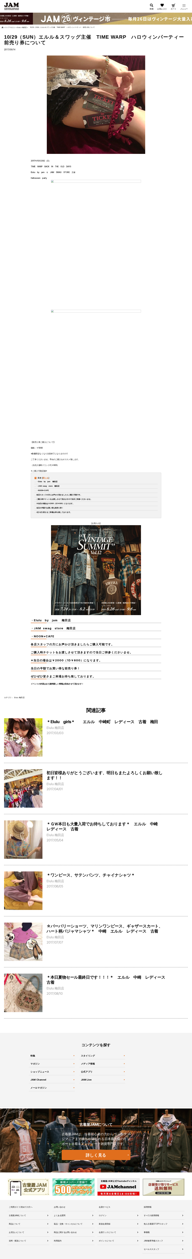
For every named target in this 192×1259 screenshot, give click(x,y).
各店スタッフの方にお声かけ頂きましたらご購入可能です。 (59, 495)
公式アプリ (87, 1071)
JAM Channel (38, 1079)
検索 (151, 9)
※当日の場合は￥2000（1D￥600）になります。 (55, 503)
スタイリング (88, 1055)
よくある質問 (59, 1215)
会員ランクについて (107, 1232)
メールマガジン (39, 1087)
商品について (14, 1224)
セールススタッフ (151, 1249)
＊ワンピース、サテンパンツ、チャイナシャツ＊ (91, 875)
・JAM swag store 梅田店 (47, 486)
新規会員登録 (104, 1224)
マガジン (35, 1063)
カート (173, 9)
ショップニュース (40, 1071)
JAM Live (86, 1079)
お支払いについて (16, 1232)
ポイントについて (106, 1240)
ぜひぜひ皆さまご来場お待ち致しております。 (54, 512)
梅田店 (22, 697)
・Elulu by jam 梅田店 (46, 482)
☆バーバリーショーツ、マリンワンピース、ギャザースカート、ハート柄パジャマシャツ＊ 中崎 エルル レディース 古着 (105, 929)
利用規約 (57, 1240)
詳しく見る (96, 1155)
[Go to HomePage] (3, 27)
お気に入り (162, 9)
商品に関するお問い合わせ (65, 1232)
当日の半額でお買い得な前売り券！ (49, 508)
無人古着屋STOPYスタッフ (155, 1224)
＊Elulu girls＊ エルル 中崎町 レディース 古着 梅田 (102, 721)
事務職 (147, 1232)
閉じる (45, 478)
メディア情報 (88, 1063)
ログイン (102, 1215)
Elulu (16, 697)
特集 (33, 1055)
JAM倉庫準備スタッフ (153, 1240)
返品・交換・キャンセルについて (68, 1224)
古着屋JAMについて (17, 1215)
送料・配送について (17, 1240)
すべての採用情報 (151, 1215)
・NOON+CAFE (42, 490)
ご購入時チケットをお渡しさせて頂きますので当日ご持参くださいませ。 (64, 499)
